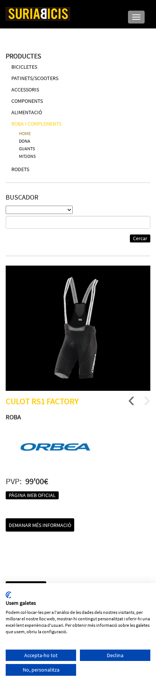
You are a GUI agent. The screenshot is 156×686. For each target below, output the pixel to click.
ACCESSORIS (25, 89)
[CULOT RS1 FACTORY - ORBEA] (78, 328)
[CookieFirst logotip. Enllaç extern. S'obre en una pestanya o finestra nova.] (8, 595)
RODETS (20, 169)
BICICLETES (24, 66)
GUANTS (27, 148)
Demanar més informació (40, 525)
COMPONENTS (27, 101)
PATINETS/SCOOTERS (34, 78)
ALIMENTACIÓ (26, 112)
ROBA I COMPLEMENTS (36, 123)
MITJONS (27, 156)
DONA (24, 141)
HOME (25, 133)
